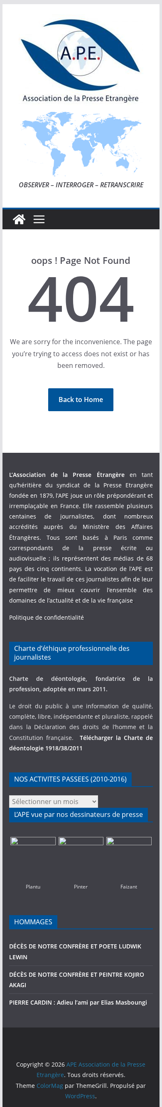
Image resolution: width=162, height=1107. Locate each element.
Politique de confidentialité (46, 617)
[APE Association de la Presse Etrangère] (19, 219)
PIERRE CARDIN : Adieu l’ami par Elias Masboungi (78, 1002)
